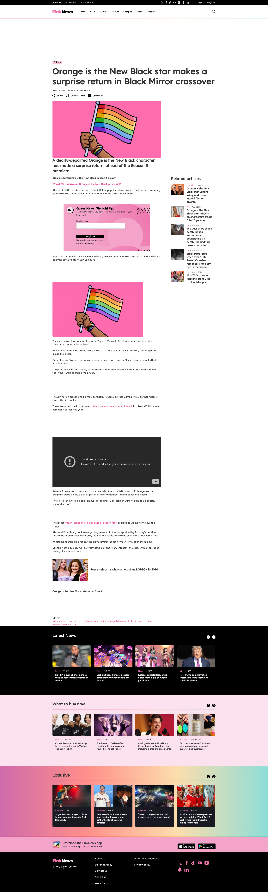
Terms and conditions (146, 858)
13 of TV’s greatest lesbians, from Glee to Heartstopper (198, 279)
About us (100, 858)
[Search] (214, 11)
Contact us (101, 870)
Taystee (56, 624)
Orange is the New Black (120, 621)
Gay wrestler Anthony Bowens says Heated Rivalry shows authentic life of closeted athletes (112, 818)
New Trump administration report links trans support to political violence (194, 678)
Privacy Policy (87, 243)
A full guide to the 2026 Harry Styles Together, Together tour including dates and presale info (154, 746)
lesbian (88, 621)
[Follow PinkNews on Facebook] (186, 863)
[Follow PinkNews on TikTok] (193, 863)
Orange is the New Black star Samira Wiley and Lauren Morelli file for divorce (198, 195)
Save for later (78, 95)
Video (140, 11)
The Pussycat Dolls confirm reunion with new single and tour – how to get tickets (111, 746)
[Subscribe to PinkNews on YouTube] (200, 863)
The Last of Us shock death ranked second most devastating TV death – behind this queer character (199, 237)
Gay (81, 621)
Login (200, 2)
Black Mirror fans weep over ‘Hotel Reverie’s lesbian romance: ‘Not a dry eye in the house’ (199, 260)
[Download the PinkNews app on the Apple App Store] (186, 846)
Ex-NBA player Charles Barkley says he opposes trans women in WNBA (71, 678)
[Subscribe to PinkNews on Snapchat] (180, 870)
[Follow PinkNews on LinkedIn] (188, 2)
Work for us (101, 883)
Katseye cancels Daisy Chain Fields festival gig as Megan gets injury (153, 678)
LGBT (96, 621)
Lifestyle (115, 11)
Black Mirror (58, 621)
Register (211, 2)
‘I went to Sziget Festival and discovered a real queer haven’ (154, 815)
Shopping (127, 11)
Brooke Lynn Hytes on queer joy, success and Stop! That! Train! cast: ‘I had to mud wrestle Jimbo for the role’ (196, 818)
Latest (82, 11)
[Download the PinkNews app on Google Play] (207, 846)
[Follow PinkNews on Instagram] (206, 863)
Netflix (103, 621)
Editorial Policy (103, 864)
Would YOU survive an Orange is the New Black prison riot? (86, 184)
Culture (103, 11)
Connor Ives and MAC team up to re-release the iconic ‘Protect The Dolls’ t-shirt (71, 746)
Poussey (138, 621)
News (92, 11)
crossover (72, 621)
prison (148, 621)
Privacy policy (142, 864)
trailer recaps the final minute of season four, (91, 522)
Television (67, 624)
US (75, 624)
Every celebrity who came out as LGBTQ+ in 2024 (124, 569)
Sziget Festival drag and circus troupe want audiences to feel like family (71, 817)
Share (60, 95)
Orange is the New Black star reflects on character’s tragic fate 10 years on (199, 215)
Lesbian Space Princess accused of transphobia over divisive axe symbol (113, 678)
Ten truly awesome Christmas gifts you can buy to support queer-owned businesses (195, 746)
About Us (57, 2)
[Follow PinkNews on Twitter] (180, 863)
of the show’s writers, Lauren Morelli (111, 406)
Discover (151, 11)
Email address (86, 221)
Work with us (87, 2)
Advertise (71, 2)
